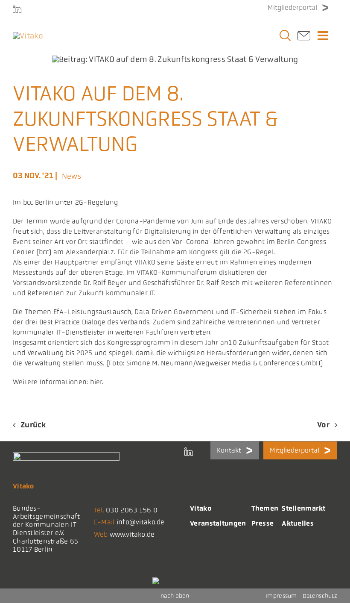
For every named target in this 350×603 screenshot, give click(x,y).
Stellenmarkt (303, 508)
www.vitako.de (132, 534)
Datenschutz (320, 595)
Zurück (33, 424)
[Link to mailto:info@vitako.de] (304, 38)
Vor (323, 424)
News (71, 176)
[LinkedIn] (17, 8)
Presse (262, 523)
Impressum (281, 595)
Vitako (200, 508)
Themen (265, 508)
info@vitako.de (141, 522)
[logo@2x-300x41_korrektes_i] (28, 36)
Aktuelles (298, 523)
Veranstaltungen (218, 523)
